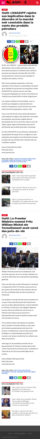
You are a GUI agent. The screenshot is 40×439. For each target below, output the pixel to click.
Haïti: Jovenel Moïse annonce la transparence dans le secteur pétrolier (24, 189)
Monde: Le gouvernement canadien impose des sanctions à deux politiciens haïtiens (24, 413)
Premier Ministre (24, 372)
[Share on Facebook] (9, 41)
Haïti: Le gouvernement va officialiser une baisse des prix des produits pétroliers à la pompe (25, 201)
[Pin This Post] (22, 41)
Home (30, 433)
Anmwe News (15, 33)
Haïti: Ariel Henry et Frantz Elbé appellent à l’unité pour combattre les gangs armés (24, 389)
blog (10, 433)
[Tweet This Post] (13, 41)
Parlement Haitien (9, 372)
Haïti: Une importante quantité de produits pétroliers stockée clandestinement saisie (24, 178)
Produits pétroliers (18, 162)
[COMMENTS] (31, 41)
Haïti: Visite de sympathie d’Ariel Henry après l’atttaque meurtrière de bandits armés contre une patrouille (24, 402)
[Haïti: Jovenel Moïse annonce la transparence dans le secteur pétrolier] (6, 191)
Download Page (19, 433)
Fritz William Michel (22, 370)
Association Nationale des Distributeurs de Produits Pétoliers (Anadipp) (19, 160)
